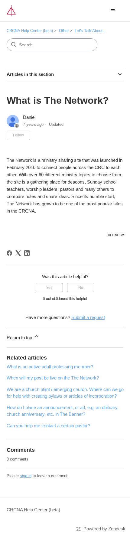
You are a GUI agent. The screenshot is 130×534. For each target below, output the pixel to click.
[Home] (11, 10)
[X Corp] (18, 253)
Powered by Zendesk (104, 528)
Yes (49, 287)
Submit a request (88, 317)
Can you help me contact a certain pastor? (48, 425)
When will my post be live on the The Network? (53, 377)
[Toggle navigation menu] (113, 11)
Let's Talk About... (90, 30)
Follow (18, 135)
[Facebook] (9, 253)
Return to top (20, 337)
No (80, 287)
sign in (25, 476)
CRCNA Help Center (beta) (30, 30)
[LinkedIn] (27, 253)
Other (64, 30)
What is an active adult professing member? (50, 366)
